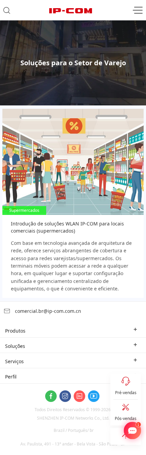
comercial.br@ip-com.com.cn (47, 311)
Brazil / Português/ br (74, 430)
